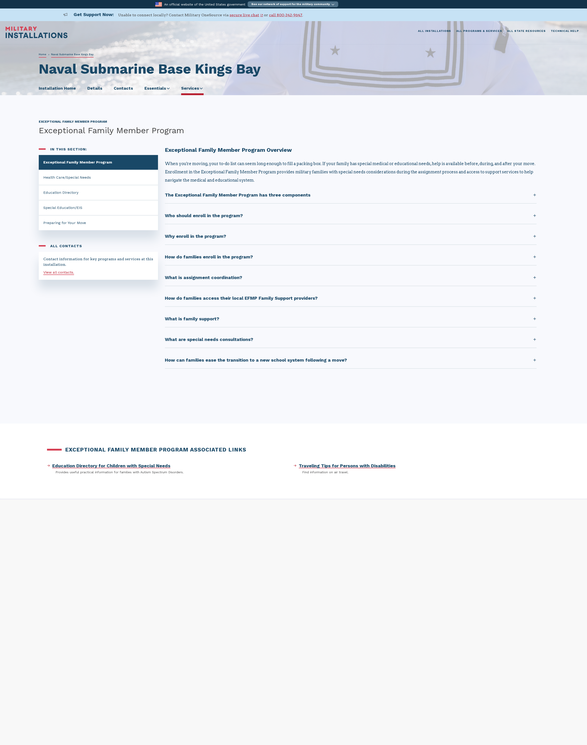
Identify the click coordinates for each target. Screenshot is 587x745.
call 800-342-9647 (285, 15)
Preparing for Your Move (64, 223)
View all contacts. (58, 272)
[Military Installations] (37, 37)
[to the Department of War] (158, 4)
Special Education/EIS (62, 207)
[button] (293, 4)
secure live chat (244, 15)
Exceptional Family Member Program (77, 162)
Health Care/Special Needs (67, 177)
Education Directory (60, 192)
